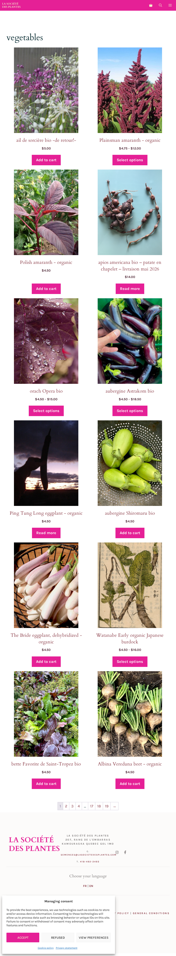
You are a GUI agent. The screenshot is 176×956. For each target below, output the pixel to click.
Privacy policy (115, 913)
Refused (58, 938)
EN (91, 886)
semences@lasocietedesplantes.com (89, 855)
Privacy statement (66, 947)
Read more (130, 288)
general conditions (151, 913)
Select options (130, 160)
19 (106, 806)
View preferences (93, 938)
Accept (23, 938)
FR (85, 886)
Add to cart (46, 160)
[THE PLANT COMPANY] (11, 5)
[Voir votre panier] (151, 5)
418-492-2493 (89, 861)
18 (99, 806)
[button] (160, 5)
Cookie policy (46, 947)
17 (91, 806)
